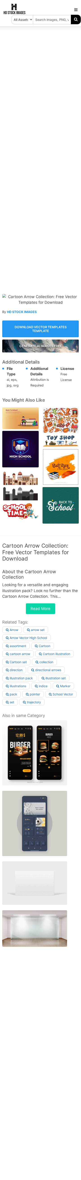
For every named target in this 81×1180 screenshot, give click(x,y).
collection (45, 662)
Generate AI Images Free (40, 346)
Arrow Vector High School (28, 638)
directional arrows (47, 670)
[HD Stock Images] (14, 13)
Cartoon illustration (56, 654)
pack (13, 694)
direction (15, 670)
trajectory (33, 702)
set (11, 702)
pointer (34, 694)
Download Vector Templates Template (41, 329)
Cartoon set (18, 662)
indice (42, 686)
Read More (40, 608)
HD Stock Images (22, 312)
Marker (64, 686)
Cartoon (44, 646)
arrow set (37, 630)
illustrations (17, 686)
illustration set (55, 678)
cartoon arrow (19, 654)
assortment (17, 646)
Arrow (13, 630)
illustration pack (21, 678)
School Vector (62, 694)
